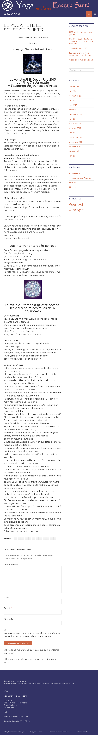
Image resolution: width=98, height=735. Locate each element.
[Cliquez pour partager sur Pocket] (33, 538)
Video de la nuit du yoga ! (81, 60)
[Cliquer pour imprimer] (51, 538)
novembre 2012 (75, 147)
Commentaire (11, 565)
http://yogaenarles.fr (12, 732)
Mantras (73, 183)
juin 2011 (72, 156)
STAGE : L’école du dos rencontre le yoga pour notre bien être (81, 41)
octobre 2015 (75, 128)
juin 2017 (72, 101)
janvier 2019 (74, 87)
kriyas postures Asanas (80, 178)
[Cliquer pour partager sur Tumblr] (40, 538)
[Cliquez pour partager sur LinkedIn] (22, 538)
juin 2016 (73, 119)
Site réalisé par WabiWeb (59, 732)
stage (78, 210)
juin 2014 (73, 133)
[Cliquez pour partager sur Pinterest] (26, 538)
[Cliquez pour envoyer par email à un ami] (54, 538)
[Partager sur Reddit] (47, 538)
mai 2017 (73, 105)
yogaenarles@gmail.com (15, 696)
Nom (7, 598)
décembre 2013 (75, 137)
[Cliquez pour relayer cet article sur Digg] (44, 538)
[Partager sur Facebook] (15, 538)
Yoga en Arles (12, 14)
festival (76, 205)
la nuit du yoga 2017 (78, 48)
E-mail (8, 608)
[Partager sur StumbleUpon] (37, 538)
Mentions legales (81, 732)
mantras (87, 206)
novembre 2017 (75, 96)
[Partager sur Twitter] (19, 538)
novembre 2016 (76, 114)
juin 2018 (72, 91)
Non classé (74, 187)
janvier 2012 (74, 151)
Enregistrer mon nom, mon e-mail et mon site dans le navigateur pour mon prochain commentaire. (32, 634)
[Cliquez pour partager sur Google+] (29, 538)
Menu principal (95, 14)
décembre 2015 (75, 124)
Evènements (74, 173)
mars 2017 (73, 110)
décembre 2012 (75, 142)
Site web (8, 619)
